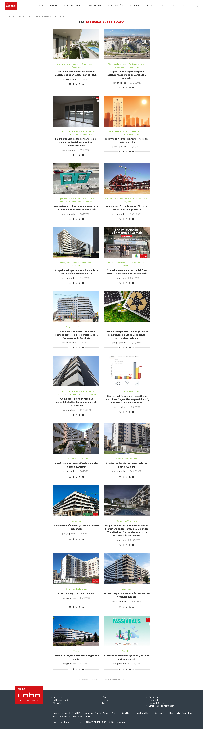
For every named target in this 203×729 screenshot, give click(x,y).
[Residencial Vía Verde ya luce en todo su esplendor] (76, 500)
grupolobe (71, 79)
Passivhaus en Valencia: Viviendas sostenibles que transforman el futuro (76, 73)
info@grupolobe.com (117, 722)
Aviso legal (153, 697)
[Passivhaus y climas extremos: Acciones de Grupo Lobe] (127, 111)
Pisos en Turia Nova (136, 713)
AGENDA (135, 5)
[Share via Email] (83, 84)
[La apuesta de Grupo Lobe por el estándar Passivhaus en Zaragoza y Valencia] (127, 44)
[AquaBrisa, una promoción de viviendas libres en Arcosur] (76, 438)
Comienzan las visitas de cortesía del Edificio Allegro (126, 465)
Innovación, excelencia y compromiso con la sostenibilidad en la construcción (76, 208)
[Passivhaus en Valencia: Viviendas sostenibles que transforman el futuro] (76, 44)
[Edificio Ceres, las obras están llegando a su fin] (76, 631)
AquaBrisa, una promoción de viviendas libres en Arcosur (76, 465)
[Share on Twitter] (76, 84)
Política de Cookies (157, 702)
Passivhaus (58, 697)
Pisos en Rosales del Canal (65, 713)
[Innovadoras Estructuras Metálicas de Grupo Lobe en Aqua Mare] (127, 178)
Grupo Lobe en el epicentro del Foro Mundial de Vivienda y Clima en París (126, 272)
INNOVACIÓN (115, 5)
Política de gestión (61, 700)
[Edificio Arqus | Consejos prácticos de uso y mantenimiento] (127, 568)
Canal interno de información (161, 705)
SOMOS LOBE (72, 5)
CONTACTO (178, 5)
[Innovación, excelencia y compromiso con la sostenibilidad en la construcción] (76, 178)
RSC (163, 5)
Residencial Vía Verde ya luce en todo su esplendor (76, 527)
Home (7, 16)
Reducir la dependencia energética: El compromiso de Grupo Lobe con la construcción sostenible (126, 335)
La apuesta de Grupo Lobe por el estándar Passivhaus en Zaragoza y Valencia (126, 75)
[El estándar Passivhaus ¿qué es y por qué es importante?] (127, 631)
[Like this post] (70, 84)
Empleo (104, 700)
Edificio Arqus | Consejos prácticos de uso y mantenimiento (127, 595)
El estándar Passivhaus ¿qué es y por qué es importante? (126, 657)
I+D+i (103, 697)
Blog (103, 702)
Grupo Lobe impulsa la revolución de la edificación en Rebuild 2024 (76, 272)
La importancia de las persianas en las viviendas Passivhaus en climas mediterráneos (76, 142)
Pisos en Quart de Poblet (157, 713)
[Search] (196, 5)
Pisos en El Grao (119, 713)
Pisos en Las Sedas (179, 713)
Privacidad (153, 700)
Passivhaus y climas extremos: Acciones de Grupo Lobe (126, 140)
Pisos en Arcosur (85, 713)
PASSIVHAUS (94, 5)
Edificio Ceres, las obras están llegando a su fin (76, 657)
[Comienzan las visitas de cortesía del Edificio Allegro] (127, 438)
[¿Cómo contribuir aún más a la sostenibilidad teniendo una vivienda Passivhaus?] (76, 371)
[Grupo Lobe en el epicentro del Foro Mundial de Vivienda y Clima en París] (127, 242)
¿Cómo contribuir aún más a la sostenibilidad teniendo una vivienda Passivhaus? (76, 402)
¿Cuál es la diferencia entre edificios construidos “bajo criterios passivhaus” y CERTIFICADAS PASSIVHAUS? (127, 399)
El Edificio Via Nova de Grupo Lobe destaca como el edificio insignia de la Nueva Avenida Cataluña (76, 335)
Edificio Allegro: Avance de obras (76, 593)
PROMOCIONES (48, 5)
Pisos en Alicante (102, 713)
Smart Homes (84, 716)
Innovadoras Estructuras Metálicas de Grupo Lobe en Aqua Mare (127, 208)
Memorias (57, 702)
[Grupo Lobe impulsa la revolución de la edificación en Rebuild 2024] (76, 242)
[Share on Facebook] (73, 84)
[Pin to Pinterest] (79, 84)
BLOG (150, 5)
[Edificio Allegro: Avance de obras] (76, 568)
